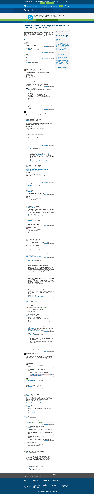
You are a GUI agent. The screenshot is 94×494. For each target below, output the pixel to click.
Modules (54, 483)
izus (27, 417)
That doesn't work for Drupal (36, 426)
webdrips (30, 198)
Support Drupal (55, 6)
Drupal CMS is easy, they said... (61, 56)
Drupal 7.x (43, 38)
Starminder (28, 43)
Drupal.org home (25, 6)
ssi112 (27, 452)
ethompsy (30, 240)
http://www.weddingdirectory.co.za (38, 412)
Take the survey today (47, 19)
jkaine (29, 49)
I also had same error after (33, 119)
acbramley (28, 354)
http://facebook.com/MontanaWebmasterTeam (36, 215)
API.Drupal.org (45, 485)
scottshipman (31, 136)
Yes (29, 196)
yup (29, 379)
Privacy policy (64, 486)
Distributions (54, 485)
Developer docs (46, 484)
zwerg (29, 427)
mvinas (27, 301)
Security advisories (27, 486)
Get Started (61, 6)
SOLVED (30, 405)
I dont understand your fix (35, 134)
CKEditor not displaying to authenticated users (61, 49)
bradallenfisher (31, 380)
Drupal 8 (28, 416)
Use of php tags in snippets (37, 436)
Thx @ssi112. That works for (35, 466)
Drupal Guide (45, 481)
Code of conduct (36, 487)
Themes (53, 484)
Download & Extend (56, 480)
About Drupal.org (65, 484)
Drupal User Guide (46, 483)
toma (27, 70)
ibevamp (30, 185)
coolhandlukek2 (31, 365)
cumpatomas (29, 166)
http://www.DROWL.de (32, 326)
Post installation (36, 21)
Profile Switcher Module (32, 394)
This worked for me (31, 300)
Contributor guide (36, 484)
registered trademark (45, 491)
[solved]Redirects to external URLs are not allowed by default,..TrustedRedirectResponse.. (62, 52)
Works (32, 333)
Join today (64, 32)
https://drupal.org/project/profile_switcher (34, 402)
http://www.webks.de (32, 328)
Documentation (46, 480)
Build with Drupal (36, 6)
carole (26, 30)
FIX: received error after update (35, 451)
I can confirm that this (34, 314)
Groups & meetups (36, 485)
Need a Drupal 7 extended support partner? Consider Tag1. (34, 476)
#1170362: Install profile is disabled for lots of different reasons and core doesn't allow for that (42, 375)
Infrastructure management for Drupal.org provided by (38, 475)
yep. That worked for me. (35, 184)
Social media (26, 483)
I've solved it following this (33, 165)
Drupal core (54, 481)
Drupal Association (65, 483)
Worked (30, 190)
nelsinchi (28, 62)
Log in (25, 38)
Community (50, 6)
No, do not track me (49, 3)
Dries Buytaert (54, 491)
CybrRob (30, 191)
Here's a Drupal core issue (37, 369)
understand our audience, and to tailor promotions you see (58, 1)
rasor (31, 148)
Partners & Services (43, 6)
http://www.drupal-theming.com (33, 330)
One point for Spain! (33, 206)
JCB (29, 406)
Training (38, 481)
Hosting (34, 483)
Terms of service (65, 485)
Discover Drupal (29, 6)
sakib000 (28, 120)
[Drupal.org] (37, 10)
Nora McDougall (31, 207)
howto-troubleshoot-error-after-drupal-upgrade (35, 463)
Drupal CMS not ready (60, 54)
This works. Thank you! (34, 239)
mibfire (27, 55)
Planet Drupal (26, 481)
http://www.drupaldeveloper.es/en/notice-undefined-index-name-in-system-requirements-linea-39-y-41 (39, 170)
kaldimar (30, 220)
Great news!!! (32, 227)
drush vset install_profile (34, 385)
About (63, 480)
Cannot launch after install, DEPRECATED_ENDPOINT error (61, 41)
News (25, 480)
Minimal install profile (32, 353)
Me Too (30, 48)
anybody (30, 315)
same (28, 54)
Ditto (27, 42)
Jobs (25, 487)
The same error (32, 88)
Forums (25, 21)
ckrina (29, 89)
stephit (27, 395)
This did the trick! (31, 442)
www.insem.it (35, 236)
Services (34, 481)
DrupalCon (35, 486)
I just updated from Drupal (33, 69)
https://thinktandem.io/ (34, 350)
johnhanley (30, 386)
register (28, 38)
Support (29, 21)
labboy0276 (32, 334)
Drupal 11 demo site (31, 202)
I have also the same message (34, 61)
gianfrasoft (30, 229)
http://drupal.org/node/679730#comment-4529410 (35, 115)
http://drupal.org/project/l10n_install (42, 154)
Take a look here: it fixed (33, 112)
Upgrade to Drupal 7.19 (32, 246)
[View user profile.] (25, 43)
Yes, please (43, 3)
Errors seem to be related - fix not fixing (39, 259)
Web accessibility (65, 481)
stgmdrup (30, 468)
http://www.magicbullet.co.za (38, 410)
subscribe (31, 363)
